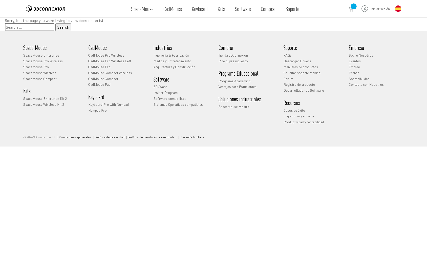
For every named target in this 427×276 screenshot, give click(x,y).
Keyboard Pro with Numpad (108, 104)
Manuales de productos (300, 66)
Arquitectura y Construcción (174, 66)
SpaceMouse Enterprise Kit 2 (45, 98)
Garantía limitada (192, 137)
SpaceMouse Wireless (39, 72)
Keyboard (200, 9)
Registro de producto (299, 84)
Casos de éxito (294, 110)
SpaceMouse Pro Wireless (43, 61)
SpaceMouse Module (234, 106)
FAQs (287, 55)
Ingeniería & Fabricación (171, 55)
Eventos (355, 61)
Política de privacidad (110, 137)
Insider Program (165, 92)
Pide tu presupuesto (233, 61)
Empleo (354, 66)
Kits (221, 9)
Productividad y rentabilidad (303, 122)
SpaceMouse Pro (36, 66)
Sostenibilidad (359, 78)
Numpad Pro (97, 110)
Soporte (292, 9)
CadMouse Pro (99, 66)
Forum (288, 78)
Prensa (354, 72)
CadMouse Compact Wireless (110, 72)
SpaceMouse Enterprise (41, 55)
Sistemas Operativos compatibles (178, 104)
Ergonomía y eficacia (298, 116)
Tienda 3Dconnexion (233, 55)
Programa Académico (234, 81)
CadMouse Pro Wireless (106, 55)
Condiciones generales (75, 137)
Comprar (268, 9)
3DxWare (160, 86)
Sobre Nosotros (361, 55)
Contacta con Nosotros (366, 84)
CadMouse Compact (103, 78)
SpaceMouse (142, 9)
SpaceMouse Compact (40, 78)
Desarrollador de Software (303, 90)
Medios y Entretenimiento (172, 61)
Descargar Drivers (297, 61)
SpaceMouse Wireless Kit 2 (43, 104)
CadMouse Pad (99, 84)
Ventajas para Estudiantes (237, 86)
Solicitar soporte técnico (301, 72)
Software (243, 9)
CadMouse (172, 9)
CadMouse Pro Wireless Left (109, 61)
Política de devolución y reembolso (152, 137)
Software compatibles (169, 98)
